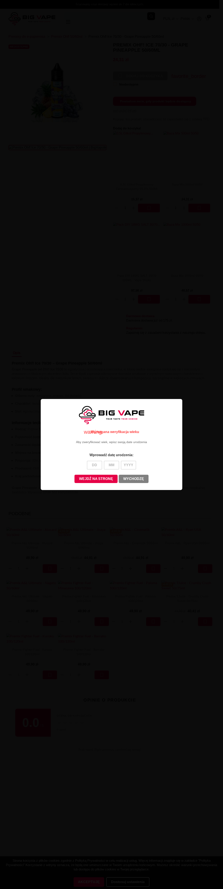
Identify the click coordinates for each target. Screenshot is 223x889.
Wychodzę (133, 479)
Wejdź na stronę (96, 479)
